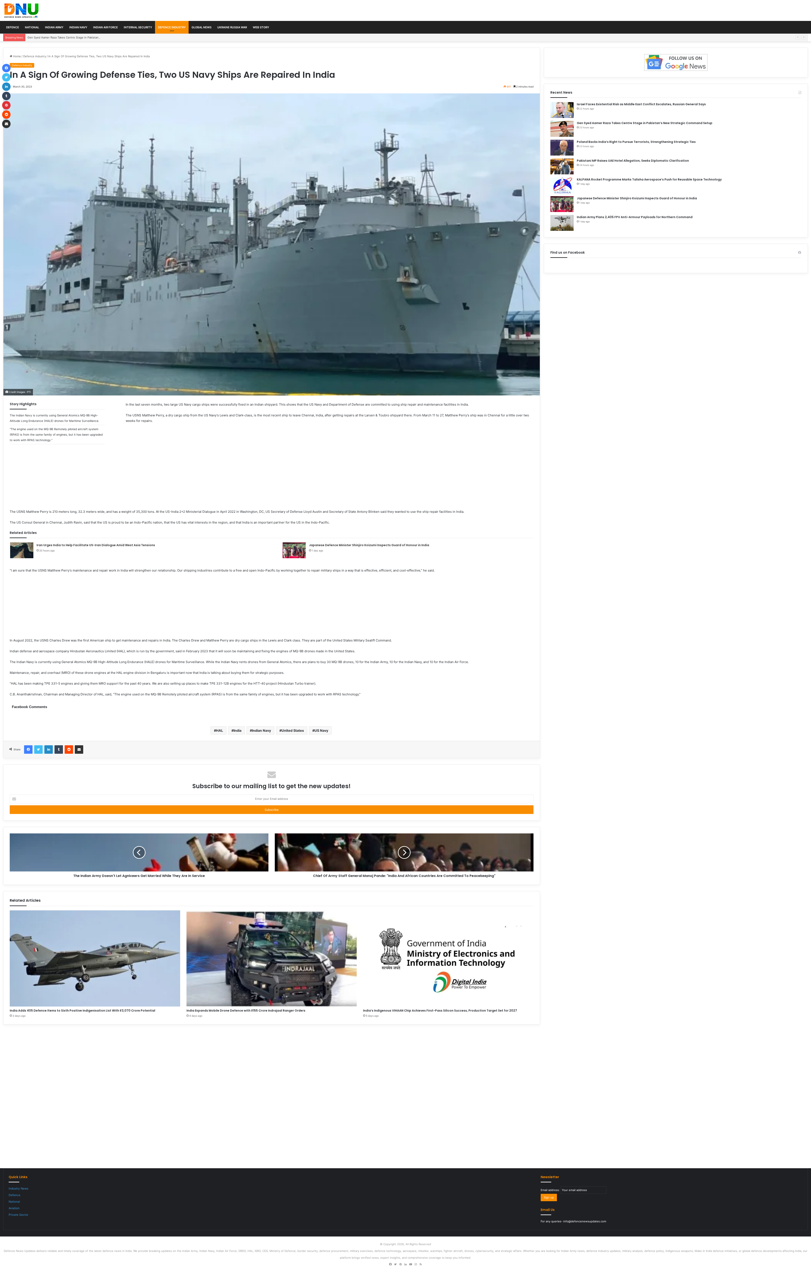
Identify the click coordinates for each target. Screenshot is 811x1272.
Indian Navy (78, 27)
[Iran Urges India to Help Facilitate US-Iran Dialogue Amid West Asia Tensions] (21, 550)
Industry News (18, 1188)
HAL (219, 730)
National (32, 27)
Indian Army (54, 27)
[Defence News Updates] (21, 10)
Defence (12, 27)
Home (16, 56)
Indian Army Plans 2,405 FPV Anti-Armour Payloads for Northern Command (635, 217)
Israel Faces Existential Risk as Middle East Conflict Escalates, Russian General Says (641, 104)
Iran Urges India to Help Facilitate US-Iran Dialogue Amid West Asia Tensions (96, 545)
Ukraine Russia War (232, 27)
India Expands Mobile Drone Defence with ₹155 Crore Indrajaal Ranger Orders (245, 1010)
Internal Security (138, 27)
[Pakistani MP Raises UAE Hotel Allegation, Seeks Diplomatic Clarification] (562, 166)
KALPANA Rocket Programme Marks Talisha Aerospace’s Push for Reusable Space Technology (649, 179)
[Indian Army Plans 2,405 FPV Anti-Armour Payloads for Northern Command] (562, 223)
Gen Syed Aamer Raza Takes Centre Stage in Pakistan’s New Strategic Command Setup (644, 123)
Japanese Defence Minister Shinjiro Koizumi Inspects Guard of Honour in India (369, 545)
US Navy (321, 730)
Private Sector (18, 1214)
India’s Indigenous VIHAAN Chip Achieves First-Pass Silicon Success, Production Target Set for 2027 (440, 1010)
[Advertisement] (271, 479)
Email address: (551, 1190)
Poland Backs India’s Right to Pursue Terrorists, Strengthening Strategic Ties (77, 37)
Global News (201, 27)
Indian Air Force (105, 27)
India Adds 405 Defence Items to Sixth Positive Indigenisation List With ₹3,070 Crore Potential (82, 1010)
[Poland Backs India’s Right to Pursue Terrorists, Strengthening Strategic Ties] (562, 148)
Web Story (261, 27)
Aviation (14, 1208)
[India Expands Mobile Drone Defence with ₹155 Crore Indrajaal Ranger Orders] (271, 958)
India (237, 730)
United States (293, 730)
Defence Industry (172, 27)
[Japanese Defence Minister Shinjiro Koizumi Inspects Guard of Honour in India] (294, 550)
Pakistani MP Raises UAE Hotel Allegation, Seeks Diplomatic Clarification (633, 161)
